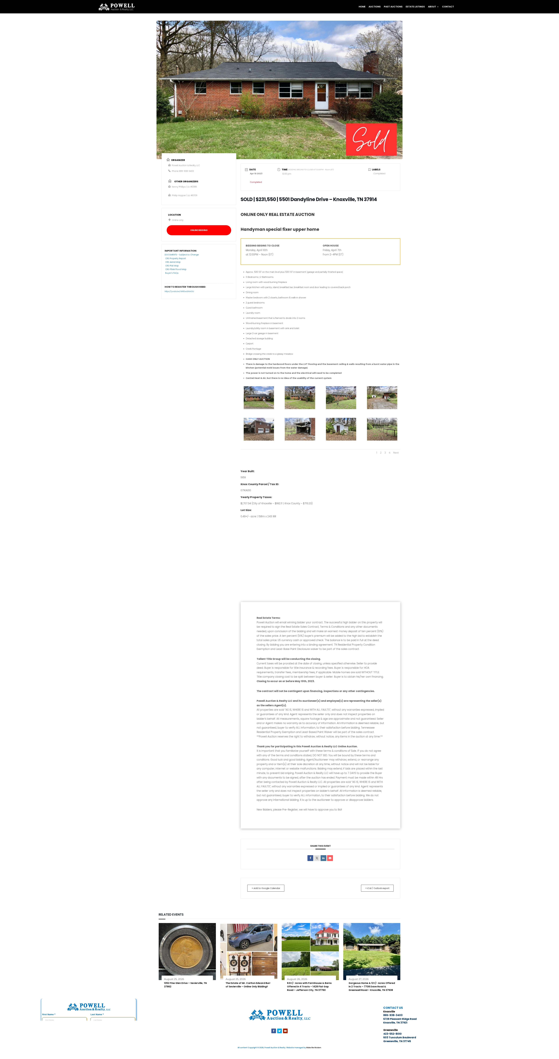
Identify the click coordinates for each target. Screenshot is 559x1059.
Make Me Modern (313, 1047)
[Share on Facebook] (310, 858)
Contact (448, 6)
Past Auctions (393, 6)
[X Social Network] (317, 858)
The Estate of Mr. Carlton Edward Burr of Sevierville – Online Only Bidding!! (248, 984)
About (432, 6)
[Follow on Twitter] (279, 1031)
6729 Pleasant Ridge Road (400, 1019)
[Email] (330, 858)
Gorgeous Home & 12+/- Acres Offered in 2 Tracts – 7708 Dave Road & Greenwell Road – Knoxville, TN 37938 (372, 986)
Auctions (375, 6)
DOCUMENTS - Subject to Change (182, 254)
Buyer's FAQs (171, 273)
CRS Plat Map (172, 265)
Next (396, 452)
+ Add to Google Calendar (266, 888)
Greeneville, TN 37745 (397, 1041)
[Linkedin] (323, 858)
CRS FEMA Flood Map (175, 269)
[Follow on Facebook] (273, 1031)
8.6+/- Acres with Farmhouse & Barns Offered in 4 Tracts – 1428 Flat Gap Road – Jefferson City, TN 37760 (309, 986)
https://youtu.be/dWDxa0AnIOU (179, 291)
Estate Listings (415, 6)
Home (362, 6)
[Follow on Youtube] (285, 1031)
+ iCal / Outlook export (377, 888)
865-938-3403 (186, 171)
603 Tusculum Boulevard (399, 1037)
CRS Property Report (175, 258)
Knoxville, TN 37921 (395, 1022)
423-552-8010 (392, 1034)
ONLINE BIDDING (199, 230)
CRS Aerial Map (173, 262)
